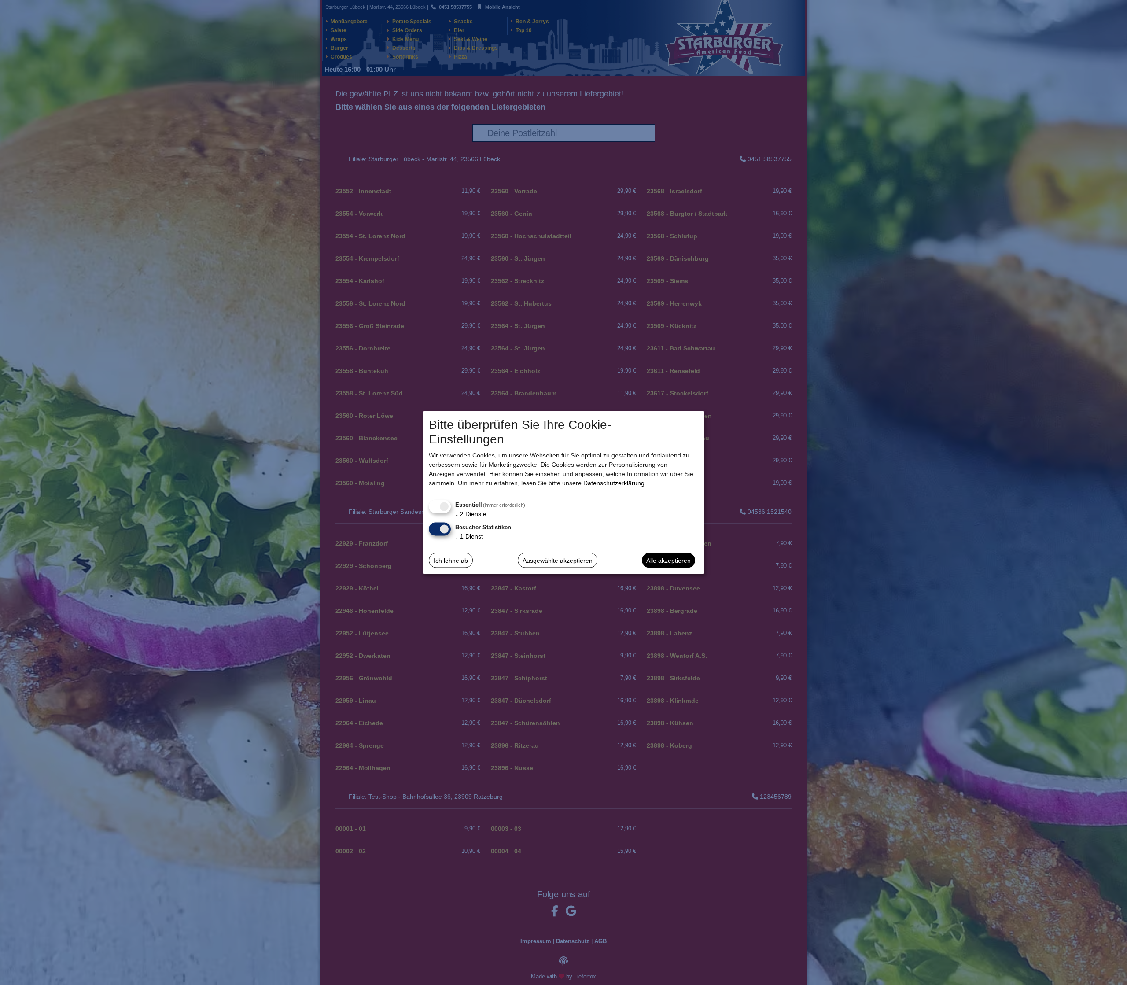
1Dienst (469, 536)
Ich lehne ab (451, 560)
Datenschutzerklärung (614, 483)
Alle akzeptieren (668, 560)
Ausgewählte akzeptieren (558, 560)
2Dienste (470, 513)
